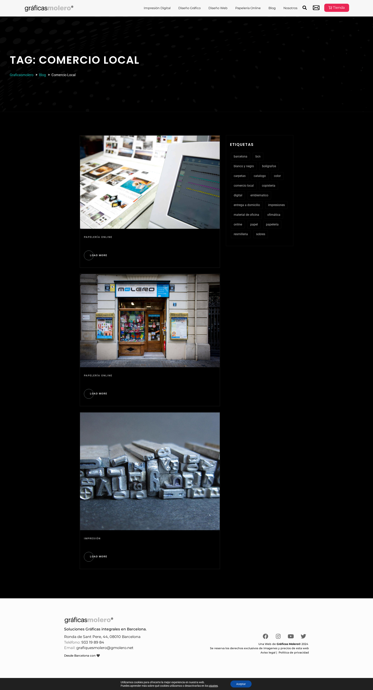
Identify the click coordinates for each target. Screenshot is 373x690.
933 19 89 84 (92, 642)
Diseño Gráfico (189, 8)
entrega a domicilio (247, 205)
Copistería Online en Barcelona (121, 244)
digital (238, 195)
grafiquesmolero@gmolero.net (104, 648)
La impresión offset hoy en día (120, 545)
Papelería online (98, 237)
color (277, 176)
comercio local (244, 185)
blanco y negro (244, 166)
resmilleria (241, 234)
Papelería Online (248, 8)
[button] (304, 7)
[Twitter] (303, 636)
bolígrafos (269, 166)
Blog (272, 8)
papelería (272, 224)
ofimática (273, 215)
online (238, 224)
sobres (260, 234)
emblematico (259, 195)
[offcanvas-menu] (316, 7)
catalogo (260, 176)
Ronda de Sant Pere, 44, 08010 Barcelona (102, 636)
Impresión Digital (157, 8)
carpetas (240, 176)
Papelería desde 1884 (109, 382)
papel (254, 224)
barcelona (240, 156)
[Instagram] (278, 636)
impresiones (276, 205)
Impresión (92, 538)
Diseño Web (217, 8)
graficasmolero (21, 75)
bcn (258, 156)
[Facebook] (265, 636)
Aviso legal (268, 652)
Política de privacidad (294, 652)
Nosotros (290, 8)
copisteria (268, 185)
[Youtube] (290, 636)
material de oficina (246, 215)
